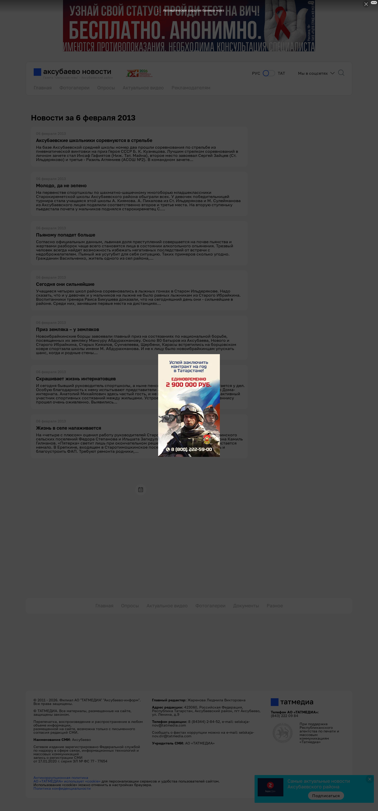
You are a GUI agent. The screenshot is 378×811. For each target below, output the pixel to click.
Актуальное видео (143, 87)
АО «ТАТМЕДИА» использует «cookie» (67, 781)
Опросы (106, 87)
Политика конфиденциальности (62, 788)
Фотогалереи (74, 87)
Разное (275, 605)
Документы (246, 605)
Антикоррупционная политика (60, 777)
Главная (43, 87)
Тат (281, 73)
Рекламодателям (191, 87)
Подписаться (326, 795)
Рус (256, 73)
